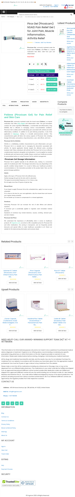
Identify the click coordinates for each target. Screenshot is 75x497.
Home (3, 16)
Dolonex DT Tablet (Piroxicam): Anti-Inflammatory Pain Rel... (10, 274)
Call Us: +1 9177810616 (51, 7)
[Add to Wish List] (21, 262)
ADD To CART (51, 79)
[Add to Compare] (21, 266)
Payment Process (7, 469)
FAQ (4, 105)
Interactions (13, 105)
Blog (2, 413)
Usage (34, 102)
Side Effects (44, 102)
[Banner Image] (66, 127)
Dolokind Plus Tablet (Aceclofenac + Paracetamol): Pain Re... (35, 322)
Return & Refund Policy (8, 428)
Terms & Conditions (7, 421)
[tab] (41, 71)
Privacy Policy (5, 424)
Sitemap (4, 432)
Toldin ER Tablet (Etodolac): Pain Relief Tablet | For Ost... (59, 322)
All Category (10, 16)
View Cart (4, 450)
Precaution (24, 102)
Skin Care (19, 16)
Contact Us (5, 417)
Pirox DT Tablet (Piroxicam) (59, 272)
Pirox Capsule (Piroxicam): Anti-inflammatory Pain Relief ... (35, 274)
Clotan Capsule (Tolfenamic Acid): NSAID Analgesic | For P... (10, 322)
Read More (30, 57)
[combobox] (45, 15)
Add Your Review (46, 42)
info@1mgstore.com (12, 392)
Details (5, 102)
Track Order (5, 454)
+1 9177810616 (10, 396)
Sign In (3, 446)
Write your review (70, 42)
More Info (25, 105)
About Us (4, 435)
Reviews (14, 102)
